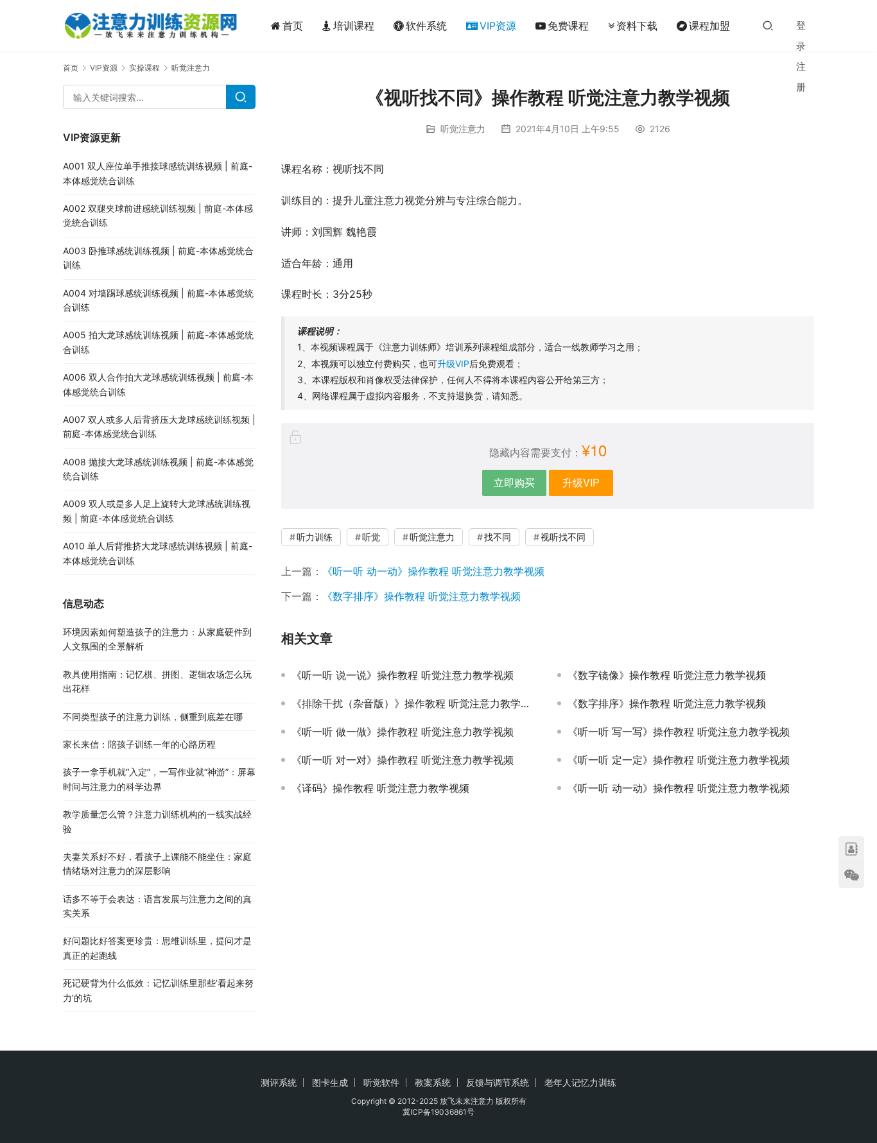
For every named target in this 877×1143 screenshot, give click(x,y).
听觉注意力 (462, 128)
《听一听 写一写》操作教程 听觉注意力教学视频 (679, 731)
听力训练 (315, 536)
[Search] (241, 97)
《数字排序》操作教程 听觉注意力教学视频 (421, 596)
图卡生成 (330, 1082)
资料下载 (636, 25)
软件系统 (426, 25)
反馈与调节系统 (497, 1082)
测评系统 (279, 1082)
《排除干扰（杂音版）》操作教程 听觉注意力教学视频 (414, 703)
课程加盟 (709, 25)
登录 (801, 35)
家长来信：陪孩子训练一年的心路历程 (139, 744)
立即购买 (514, 482)
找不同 (497, 536)
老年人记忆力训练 (580, 1082)
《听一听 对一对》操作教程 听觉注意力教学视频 (402, 760)
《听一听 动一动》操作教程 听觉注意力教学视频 (433, 571)
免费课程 (568, 25)
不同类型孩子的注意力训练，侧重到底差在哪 (153, 716)
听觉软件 (381, 1082)
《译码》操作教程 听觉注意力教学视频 (380, 788)
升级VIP (453, 363)
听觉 (371, 536)
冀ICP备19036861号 (438, 1112)
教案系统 (433, 1082)
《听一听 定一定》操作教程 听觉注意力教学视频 (679, 760)
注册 (801, 76)
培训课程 (353, 25)
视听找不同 (563, 536)
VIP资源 (498, 25)
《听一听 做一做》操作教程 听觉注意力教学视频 (402, 731)
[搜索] (768, 25)
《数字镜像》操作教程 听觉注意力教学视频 (667, 675)
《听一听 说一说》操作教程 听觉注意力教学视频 (402, 675)
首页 (292, 25)
